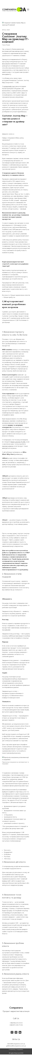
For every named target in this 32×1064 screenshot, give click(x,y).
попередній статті (9, 86)
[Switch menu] (28, 9)
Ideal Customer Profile (18, 442)
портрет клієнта (7, 446)
